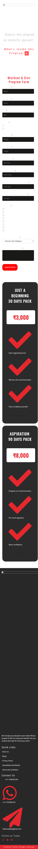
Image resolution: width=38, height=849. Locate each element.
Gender (5, 123)
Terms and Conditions (10, 770)
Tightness (7, 206)
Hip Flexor (9, 221)
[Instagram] (3, 840)
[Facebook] (11, 840)
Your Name (7, 87)
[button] (21, 317)
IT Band (8, 215)
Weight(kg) (7, 135)
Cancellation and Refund (11, 765)
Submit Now (10, 267)
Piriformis (9, 218)
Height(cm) (7, 147)
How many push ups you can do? (15, 182)
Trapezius (8, 228)
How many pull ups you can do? (15, 194)
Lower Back (9, 231)
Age (4, 111)
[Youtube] (7, 840)
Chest (7, 224)
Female (8, 129)
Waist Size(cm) (9, 171)
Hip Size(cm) (8, 159)
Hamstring (9, 209)
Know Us (5, 752)
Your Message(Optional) (12, 248)
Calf (6, 212)
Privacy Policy (7, 761)
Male (7, 126)
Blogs (4, 756)
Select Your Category (11, 237)
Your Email (7, 99)
